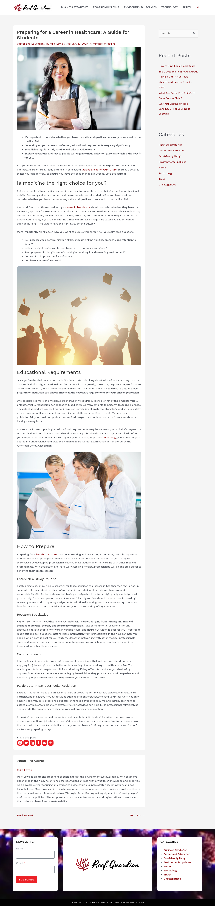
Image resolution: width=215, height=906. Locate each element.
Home (162, 167)
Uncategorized (167, 184)
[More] (51, 743)
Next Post (137, 815)
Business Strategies (170, 144)
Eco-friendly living (170, 156)
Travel (162, 178)
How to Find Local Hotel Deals (177, 65)
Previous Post (23, 815)
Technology (165, 173)
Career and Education (30, 43)
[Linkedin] (32, 743)
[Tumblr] (38, 743)
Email (20, 863)
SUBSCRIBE (26, 879)
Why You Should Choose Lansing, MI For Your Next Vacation (174, 108)
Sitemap (140, 902)
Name (19, 848)
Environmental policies (172, 161)
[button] (198, 7)
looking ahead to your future (99, 169)
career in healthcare (77, 207)
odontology (109, 437)
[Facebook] (20, 743)
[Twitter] (26, 743)
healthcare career (47, 554)
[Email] (44, 743)
